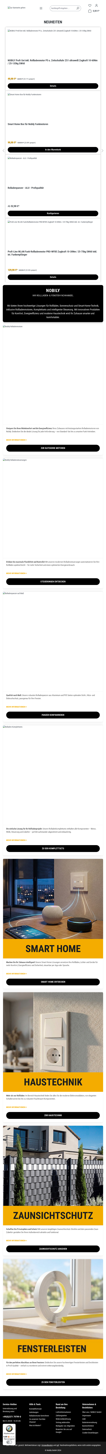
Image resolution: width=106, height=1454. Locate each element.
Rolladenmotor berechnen (39, 1416)
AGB (84, 1419)
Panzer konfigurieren (53, 715)
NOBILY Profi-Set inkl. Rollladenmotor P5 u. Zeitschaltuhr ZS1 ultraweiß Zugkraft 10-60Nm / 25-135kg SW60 (52, 62)
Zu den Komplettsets (53, 848)
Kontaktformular (35, 1409)
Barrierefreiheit (88, 1426)
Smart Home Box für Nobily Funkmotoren (28, 124)
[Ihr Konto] (96, 5)
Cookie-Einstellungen (90, 1433)
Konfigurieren (53, 213)
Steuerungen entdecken (53, 581)
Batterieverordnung (89, 1422)
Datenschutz (87, 1429)
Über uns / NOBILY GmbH (91, 1412)
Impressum (86, 1415)
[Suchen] (78, 8)
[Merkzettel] (90, 5)
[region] (53, 150)
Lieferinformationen (63, 1412)
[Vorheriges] (3, 150)
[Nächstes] (102, 150)
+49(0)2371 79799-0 (12, 1416)
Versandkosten (47, 1445)
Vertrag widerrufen (63, 1422)
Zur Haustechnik (53, 1115)
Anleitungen (34, 1412)
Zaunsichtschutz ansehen (53, 1249)
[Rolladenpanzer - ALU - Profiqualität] (53, 170)
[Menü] (41, 8)
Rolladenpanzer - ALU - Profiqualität (26, 187)
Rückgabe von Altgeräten (65, 1426)
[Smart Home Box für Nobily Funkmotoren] (53, 107)
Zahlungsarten (61, 1415)
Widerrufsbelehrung (63, 1419)
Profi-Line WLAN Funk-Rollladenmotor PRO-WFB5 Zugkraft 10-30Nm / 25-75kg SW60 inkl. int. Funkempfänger (52, 253)
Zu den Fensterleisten (53, 1382)
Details (53, 86)
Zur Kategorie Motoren (53, 448)
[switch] (9, 1442)
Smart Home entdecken (53, 982)
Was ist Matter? (35, 1425)
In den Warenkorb (53, 149)
